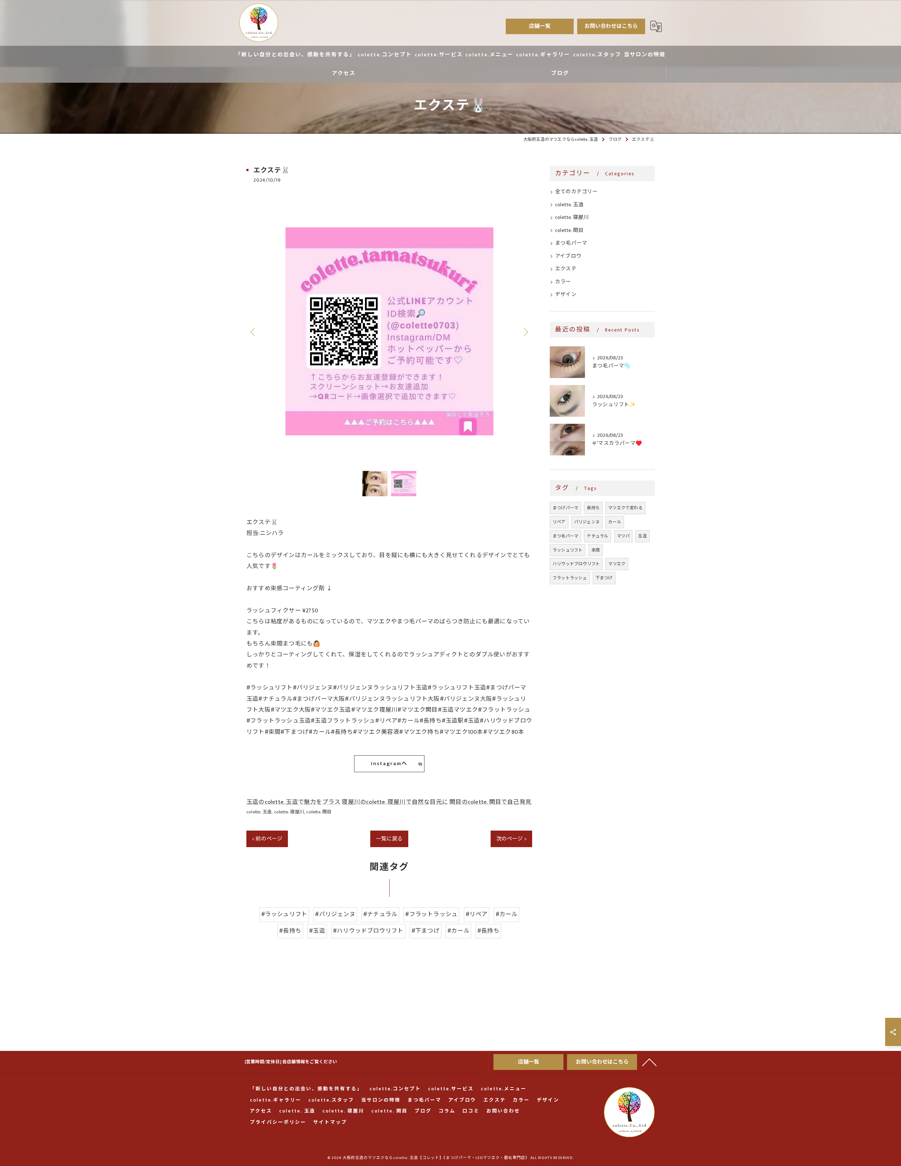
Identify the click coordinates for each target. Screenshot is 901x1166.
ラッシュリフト (567, 550)
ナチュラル (597, 536)
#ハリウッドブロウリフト (368, 931)
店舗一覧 (539, 26)
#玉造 (317, 931)
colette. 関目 (319, 812)
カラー (563, 282)
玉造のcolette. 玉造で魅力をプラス (293, 802)
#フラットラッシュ (431, 914)
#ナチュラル (380, 914)
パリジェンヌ (587, 521)
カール (614, 521)
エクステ (565, 269)
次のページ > (511, 838)
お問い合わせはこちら (611, 26)
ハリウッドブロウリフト (576, 563)
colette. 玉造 (259, 812)
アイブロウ (568, 256)
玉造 (642, 536)
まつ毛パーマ (571, 243)
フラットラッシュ (570, 577)
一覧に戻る (389, 838)
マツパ (623, 536)
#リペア (477, 914)
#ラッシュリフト (284, 914)
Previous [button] (253, 331)
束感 (595, 550)
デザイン (565, 294)
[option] (389, 331)
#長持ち (290, 931)
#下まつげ (425, 931)
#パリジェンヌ (335, 914)
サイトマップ (330, 1122)
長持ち (593, 507)
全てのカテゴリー (576, 192)
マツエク (616, 563)
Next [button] (525, 331)
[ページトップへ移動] (649, 1062)
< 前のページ (267, 838)
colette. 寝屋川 (289, 812)
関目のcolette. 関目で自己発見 (490, 802)
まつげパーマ (565, 507)
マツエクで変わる (625, 507)
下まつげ (604, 577)
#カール (507, 914)
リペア (559, 521)
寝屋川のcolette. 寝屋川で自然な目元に (395, 802)
